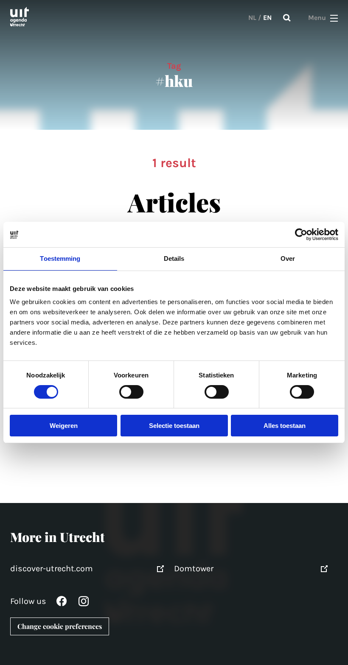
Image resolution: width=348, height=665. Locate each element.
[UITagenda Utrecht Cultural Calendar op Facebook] (61, 603)
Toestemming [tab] (60, 258)
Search (286, 17)
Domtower (193, 568)
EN (267, 18)
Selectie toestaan (174, 425)
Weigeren (64, 425)
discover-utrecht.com (51, 568)
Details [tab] (174, 258)
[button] (334, 17)
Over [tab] (288, 258)
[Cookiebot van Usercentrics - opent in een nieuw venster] (301, 234)
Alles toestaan (285, 425)
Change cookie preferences (59, 626)
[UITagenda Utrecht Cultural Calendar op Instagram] (84, 603)
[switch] (131, 392)
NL (252, 18)
